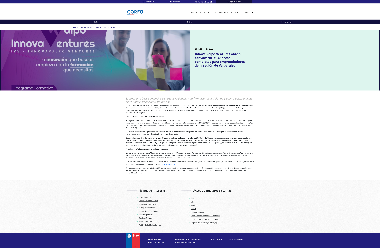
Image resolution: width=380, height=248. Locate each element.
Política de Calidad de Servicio (150, 225)
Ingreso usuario (235, 2)
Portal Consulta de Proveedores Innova (205, 216)
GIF (192, 202)
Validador (194, 205)
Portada (95, 22)
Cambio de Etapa (197, 212)
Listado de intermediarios (148, 211)
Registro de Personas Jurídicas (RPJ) (204, 223)
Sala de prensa (86, 27)
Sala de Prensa (236, 12)
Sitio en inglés (149, 2)
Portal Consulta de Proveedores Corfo (205, 219)
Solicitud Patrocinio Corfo (148, 201)
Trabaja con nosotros (147, 208)
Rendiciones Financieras (148, 204)
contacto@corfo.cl (237, 239)
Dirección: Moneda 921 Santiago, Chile (188, 239)
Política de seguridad (156, 242)
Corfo (75, 27)
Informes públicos (146, 215)
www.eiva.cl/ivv (170, 164)
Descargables (286, 22)
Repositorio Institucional (148, 221)
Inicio (192, 12)
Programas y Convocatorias (218, 12)
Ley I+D (193, 209)
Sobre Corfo (200, 12)
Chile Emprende (145, 197)
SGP (192, 198)
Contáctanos (176, 2)
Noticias (190, 22)
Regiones (248, 12)
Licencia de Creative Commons (187, 242)
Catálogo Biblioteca (146, 218)
